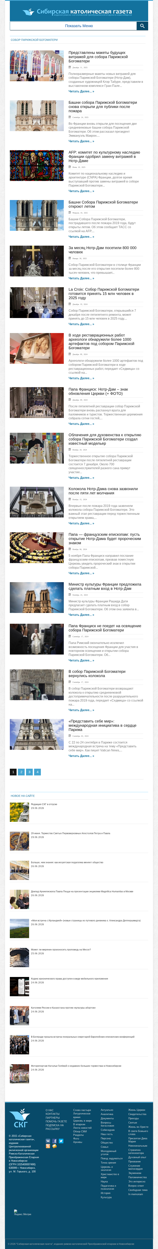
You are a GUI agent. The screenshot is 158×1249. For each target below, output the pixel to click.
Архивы (77, 1142)
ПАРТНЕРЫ (53, 1117)
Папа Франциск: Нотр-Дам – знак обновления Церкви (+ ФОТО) (98, 391)
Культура (106, 1197)
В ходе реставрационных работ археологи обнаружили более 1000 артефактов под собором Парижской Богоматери (101, 341)
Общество (107, 1142)
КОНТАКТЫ (53, 1114)
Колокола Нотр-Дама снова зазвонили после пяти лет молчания (103, 491)
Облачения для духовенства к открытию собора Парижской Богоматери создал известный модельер (105, 439)
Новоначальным (137, 1145)
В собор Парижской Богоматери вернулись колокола (97, 673)
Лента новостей (82, 1127)
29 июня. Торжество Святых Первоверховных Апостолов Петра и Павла (70, 833)
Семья (104, 1146)
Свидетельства (137, 1114)
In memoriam (135, 1194)
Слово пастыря (82, 1110)
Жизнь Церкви (136, 1109)
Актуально (107, 1109)
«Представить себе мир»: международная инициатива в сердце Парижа (102, 725)
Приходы (133, 1118)
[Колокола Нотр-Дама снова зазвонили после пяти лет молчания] (37, 502)
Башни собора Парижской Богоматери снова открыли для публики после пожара (103, 106)
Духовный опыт (137, 1157)
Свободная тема (137, 1190)
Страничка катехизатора (136, 1151)
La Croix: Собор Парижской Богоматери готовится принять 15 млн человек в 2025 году (104, 293)
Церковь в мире (82, 1120)
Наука (104, 1181)
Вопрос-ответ (136, 1185)
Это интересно (136, 1181)
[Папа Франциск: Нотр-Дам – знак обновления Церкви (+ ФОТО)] (37, 402)
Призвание (134, 1161)
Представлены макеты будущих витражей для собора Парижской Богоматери (98, 56)
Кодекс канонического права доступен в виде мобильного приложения (69, 978)
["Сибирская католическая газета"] (78, 12)
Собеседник (108, 1129)
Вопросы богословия (107, 1124)
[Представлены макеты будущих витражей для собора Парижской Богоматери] (37, 65)
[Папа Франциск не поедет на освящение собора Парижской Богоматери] (37, 639)
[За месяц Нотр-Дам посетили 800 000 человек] (37, 261)
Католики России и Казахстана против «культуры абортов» (63, 1007)
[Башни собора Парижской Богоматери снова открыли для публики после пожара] (37, 115)
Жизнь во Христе (138, 1126)
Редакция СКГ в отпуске (44, 804)
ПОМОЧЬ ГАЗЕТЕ (56, 1121)
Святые (132, 1122)
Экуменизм (134, 1173)
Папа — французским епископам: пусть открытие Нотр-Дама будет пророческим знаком (105, 538)
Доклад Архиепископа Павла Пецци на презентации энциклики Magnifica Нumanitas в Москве (82, 891)
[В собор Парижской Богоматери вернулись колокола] (37, 684)
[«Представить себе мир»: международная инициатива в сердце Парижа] (37, 734)
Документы (107, 1118)
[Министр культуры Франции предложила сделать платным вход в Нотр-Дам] (37, 597)
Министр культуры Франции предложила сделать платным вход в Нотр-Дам (105, 586)
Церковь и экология (107, 1168)
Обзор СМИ (80, 1131)
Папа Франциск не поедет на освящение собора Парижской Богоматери (105, 628)
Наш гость (107, 1134)
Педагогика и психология (108, 1187)
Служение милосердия (135, 1167)
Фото (76, 1138)
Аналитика (107, 1114)
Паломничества (137, 1177)
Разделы (78, 1134)
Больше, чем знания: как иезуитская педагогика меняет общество (67, 862)
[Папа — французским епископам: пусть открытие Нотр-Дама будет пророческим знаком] (37, 547)
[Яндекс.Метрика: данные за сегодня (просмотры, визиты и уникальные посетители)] (22, 1213)
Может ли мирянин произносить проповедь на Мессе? (61, 949)
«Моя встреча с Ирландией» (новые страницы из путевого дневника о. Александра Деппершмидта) (86, 920)
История (105, 1193)
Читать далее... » (81, 91)
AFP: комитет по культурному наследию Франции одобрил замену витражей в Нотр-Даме (104, 156)
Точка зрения (108, 1162)
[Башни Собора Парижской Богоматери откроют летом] (37, 215)
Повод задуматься (112, 1158)
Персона (106, 1138)
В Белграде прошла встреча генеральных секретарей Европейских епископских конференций (82, 1037)
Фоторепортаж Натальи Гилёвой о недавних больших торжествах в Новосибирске (76, 1066)
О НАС (50, 1110)
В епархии (79, 1124)
